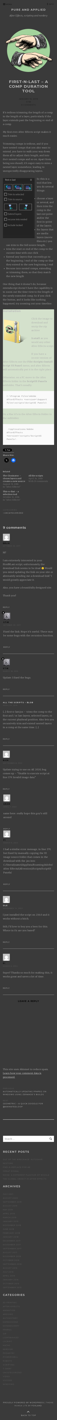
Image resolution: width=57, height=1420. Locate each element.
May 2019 (8, 1210)
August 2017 (10, 1252)
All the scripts (35, 475)
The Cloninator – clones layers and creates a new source (14, 478)
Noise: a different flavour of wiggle (26, 1175)
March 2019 (9, 1217)
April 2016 (9, 1276)
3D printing (10, 1303)
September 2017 (12, 1249)
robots (7, 1361)
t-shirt (7, 1369)
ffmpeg (7, 1330)
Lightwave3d (11, 1338)
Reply (6, 607)
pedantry (9, 1353)
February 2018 (11, 1233)
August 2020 (10, 1198)
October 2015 (11, 1284)
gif (5, 1334)
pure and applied (28, 9)
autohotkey (10, 1318)
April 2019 (9, 1214)
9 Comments (28, 105)
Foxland (37, 1406)
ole (5, 905)
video (6, 1376)
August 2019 (10, 1206)
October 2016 (11, 1260)
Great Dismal (11, 1171)
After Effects (11, 1306)
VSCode (7, 1380)
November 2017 (12, 1245)
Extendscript (11, 1326)
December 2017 (12, 1241)
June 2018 (8, 1229)
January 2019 (11, 1221)
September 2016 (12, 1264)
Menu (9, 4)
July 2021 (8, 1194)
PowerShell (10, 1357)
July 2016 (8, 1272)
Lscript (7, 1341)
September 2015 (12, 1287)
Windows (8, 1384)
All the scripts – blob (18, 702)
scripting (9, 1365)
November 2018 (12, 1225)
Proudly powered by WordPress (23, 1403)
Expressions (10, 1322)
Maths (6, 1345)
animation (9, 1310)
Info (51, 4)
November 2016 (12, 1256)
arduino (8, 1314)
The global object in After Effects (25, 1179)
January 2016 (11, 1280)
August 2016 (10, 1268)
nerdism (8, 1349)
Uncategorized (13, 513)
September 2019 (12, 1202)
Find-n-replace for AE (16, 1167)
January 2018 (11, 1237)
